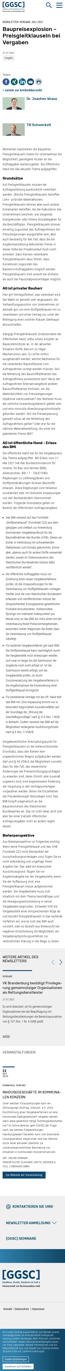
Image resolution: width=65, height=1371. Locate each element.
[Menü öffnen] (58, 5)
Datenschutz (22, 1309)
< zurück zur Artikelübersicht (22, 90)
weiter (6, 1036)
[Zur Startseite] (14, 7)
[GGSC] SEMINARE (21, 1238)
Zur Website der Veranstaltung (24, 1175)
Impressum (38, 1309)
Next (60, 962)
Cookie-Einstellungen (16, 1359)
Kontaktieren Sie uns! (32, 1206)
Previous (53, 962)
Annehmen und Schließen (18, 1366)
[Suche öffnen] (48, 5)
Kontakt (7, 1309)
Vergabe (8, 58)
